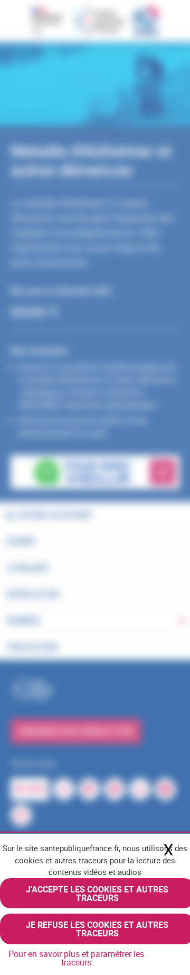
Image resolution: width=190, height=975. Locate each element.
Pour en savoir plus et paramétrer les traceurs (76, 958)
